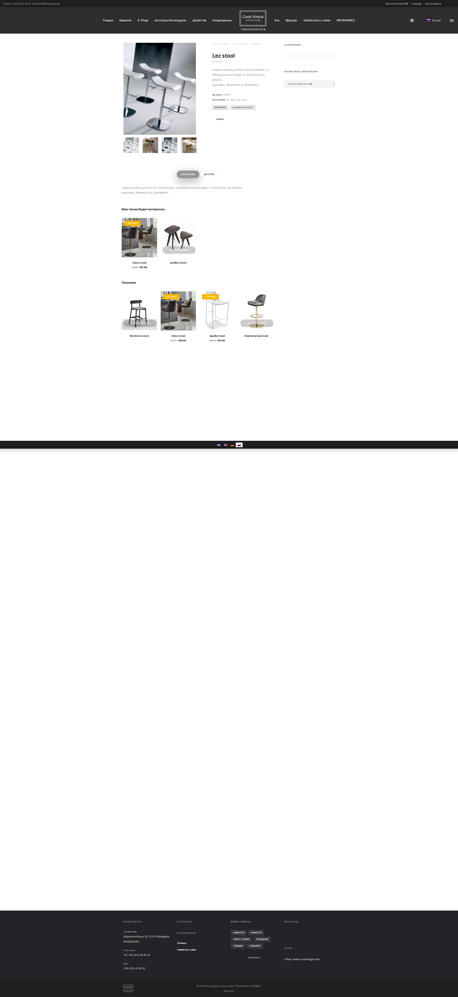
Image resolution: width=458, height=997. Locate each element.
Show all (254, 957)
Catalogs (416, 3)
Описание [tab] (188, 174)
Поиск (288, 57)
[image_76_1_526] (131, 145)
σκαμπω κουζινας (243, 107)
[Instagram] (454, 3)
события (254, 946)
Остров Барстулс (239, 44)
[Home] (157, 988)
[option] (131, 145)
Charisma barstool (256, 336)
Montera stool (139, 336)
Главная (216, 44)
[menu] (451, 20)
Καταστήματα (433, 3)
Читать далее (179, 250)
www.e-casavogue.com (306, 959)
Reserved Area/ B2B (397, 3)
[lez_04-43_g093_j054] (188, 145)
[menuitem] (218, 445)
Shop (225, 44)
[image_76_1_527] (150, 145)
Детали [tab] (209, 174)
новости (238, 932)
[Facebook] (452, 3)
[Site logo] (253, 20)
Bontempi (220, 107)
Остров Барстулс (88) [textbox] (311, 83)
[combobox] (309, 84)
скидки (238, 946)
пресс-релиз (241, 939)
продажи (262, 939)
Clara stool (139, 262)
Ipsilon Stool (178, 262)
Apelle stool (217, 336)
